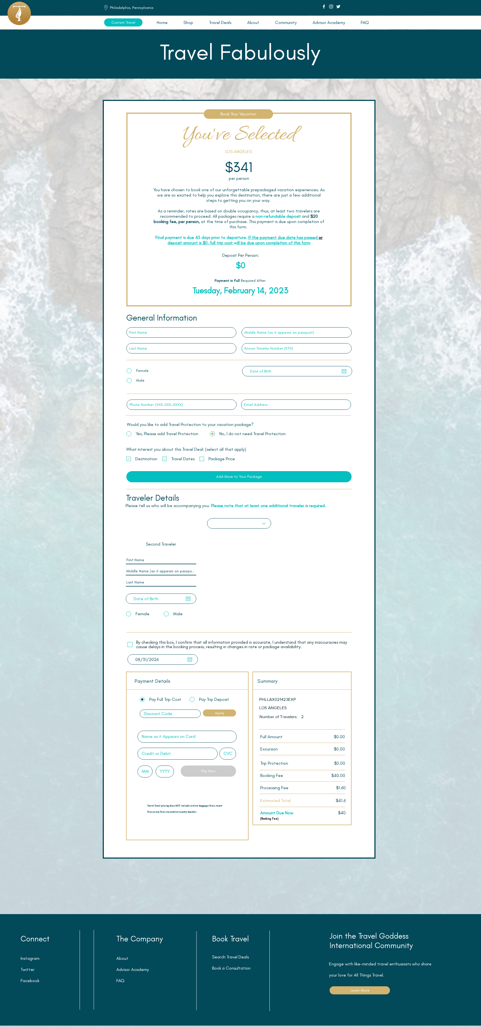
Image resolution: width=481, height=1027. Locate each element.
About (122, 958)
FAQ (120, 980)
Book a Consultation (231, 968)
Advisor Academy (132, 969)
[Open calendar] (344, 371)
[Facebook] (324, 6)
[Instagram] (331, 6)
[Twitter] (338, 6)
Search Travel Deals (230, 957)
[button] (220, 22)
